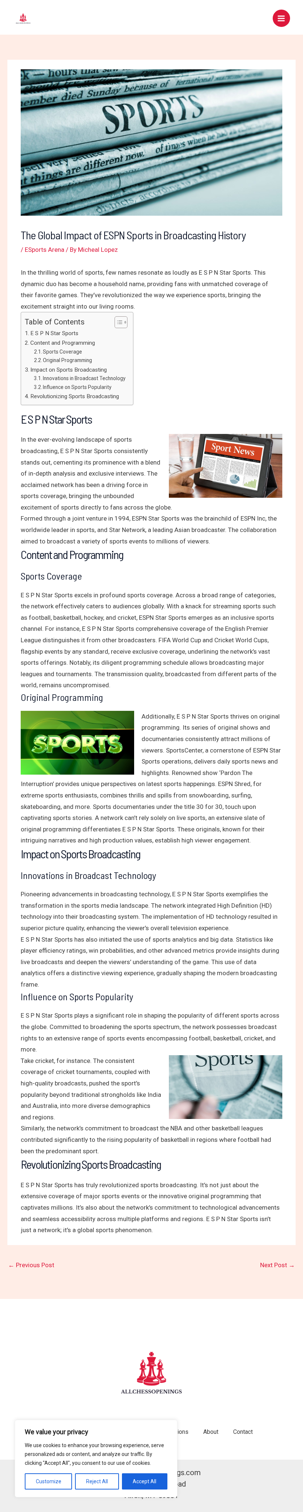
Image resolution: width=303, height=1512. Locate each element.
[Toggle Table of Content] (117, 322)
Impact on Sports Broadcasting (68, 369)
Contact (243, 1431)
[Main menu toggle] (281, 18)
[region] (96, 1458)
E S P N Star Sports (54, 333)
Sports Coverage (62, 352)
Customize (48, 1481)
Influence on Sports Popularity (77, 387)
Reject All (97, 1481)
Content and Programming (62, 343)
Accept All (144, 1481)
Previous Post (31, 1265)
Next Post (277, 1265)
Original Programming (67, 360)
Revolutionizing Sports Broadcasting (74, 396)
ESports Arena (44, 249)
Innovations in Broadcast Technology (84, 378)
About (210, 1431)
